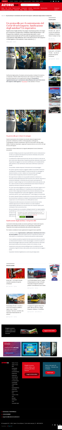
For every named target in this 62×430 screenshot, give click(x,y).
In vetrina (51, 39)
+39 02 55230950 (6, 414)
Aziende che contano (27, 1)
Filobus (25, 9)
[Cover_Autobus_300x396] (55, 95)
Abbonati (4, 1)
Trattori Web (15, 379)
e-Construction (15, 380)
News (2, 8)
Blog (21, 9)
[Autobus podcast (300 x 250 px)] (48, 349)
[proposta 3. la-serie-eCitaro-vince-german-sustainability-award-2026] (55, 81)
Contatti (33, 1)
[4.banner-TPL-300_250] (55, 108)
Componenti (24, 8)
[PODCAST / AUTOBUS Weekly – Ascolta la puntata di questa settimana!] (55, 46)
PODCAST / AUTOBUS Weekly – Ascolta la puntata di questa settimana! (55, 53)
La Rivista (20, 1)
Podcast (37, 1)
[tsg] (55, 71)
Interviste (31, 9)
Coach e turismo (16, 8)
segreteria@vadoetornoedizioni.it (11, 417)
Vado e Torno (15, 363)
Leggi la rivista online (49, 330)
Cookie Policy (34, 215)
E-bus (9, 8)
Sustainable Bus (15, 371)
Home (2, 15)
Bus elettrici (38, 311)
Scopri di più (50, 372)
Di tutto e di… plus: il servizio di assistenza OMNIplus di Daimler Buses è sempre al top (54, 33)
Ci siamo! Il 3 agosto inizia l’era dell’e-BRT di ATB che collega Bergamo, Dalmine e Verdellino (36, 307)
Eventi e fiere (36, 8)
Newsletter (16, 1)
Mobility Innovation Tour (7, 9)
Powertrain (14, 373)
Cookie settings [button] (29, 216)
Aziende (30, 8)
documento (24, 81)
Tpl (6, 8)
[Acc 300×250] (30, 349)
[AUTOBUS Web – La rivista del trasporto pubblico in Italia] (9, 5)
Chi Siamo (11, 1)
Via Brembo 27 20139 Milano (9, 411)
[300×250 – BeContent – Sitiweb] (12, 349)
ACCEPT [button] (22, 216)
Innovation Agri (15, 403)
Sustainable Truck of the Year (14, 384)
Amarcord (16, 9)
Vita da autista (44, 8)
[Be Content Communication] (9, 426)
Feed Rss (41, 1)
